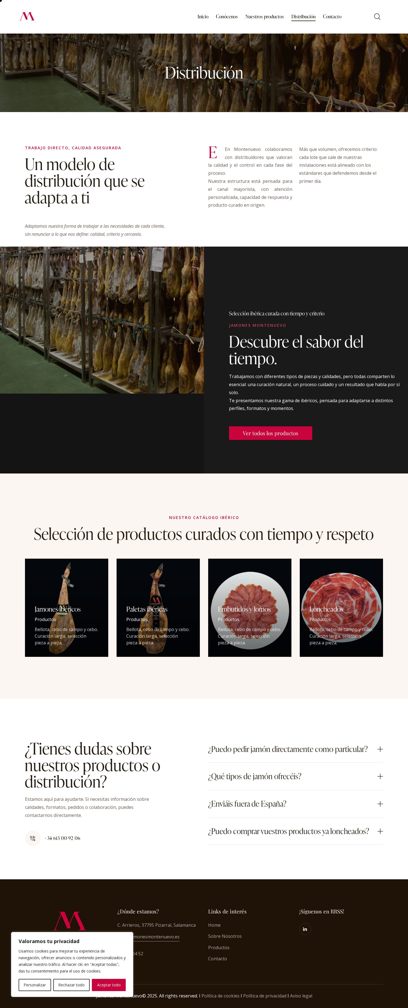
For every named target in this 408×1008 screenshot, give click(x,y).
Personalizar (35, 984)
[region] (72, 964)
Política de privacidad (264, 996)
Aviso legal (301, 996)
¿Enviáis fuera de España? (247, 804)
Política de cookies (221, 996)
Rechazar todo (71, 984)
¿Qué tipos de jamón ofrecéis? (254, 776)
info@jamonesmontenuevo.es (148, 937)
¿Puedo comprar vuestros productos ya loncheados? (288, 831)
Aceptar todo (109, 984)
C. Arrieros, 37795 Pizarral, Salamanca (156, 925)
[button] (295, 749)
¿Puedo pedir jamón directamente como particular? (288, 749)
